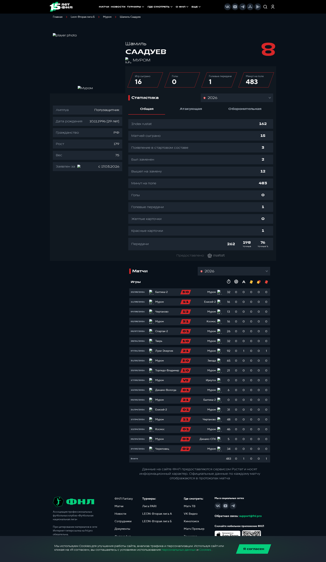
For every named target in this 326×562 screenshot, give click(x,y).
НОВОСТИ (118, 6)
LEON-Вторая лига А (157, 514)
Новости (120, 514)
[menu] (174, 7)
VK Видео (191, 514)
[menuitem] (160, 7)
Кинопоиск (191, 521)
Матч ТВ (189, 506)
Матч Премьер (194, 529)
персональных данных (178, 550)
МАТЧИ (104, 6)
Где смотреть (159, 6)
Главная (57, 17)
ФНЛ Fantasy (124, 499)
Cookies (205, 550)
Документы (122, 529)
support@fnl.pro (250, 516)
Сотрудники (123, 521)
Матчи (119, 506)
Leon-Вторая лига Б (83, 17)
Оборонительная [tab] (244, 109)
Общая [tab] (147, 109)
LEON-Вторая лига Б (157, 521)
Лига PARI (149, 506)
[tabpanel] (200, 184)
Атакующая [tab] (191, 109)
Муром (107, 17)
